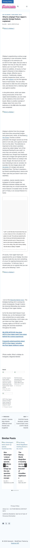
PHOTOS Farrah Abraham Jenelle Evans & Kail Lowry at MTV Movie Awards (22, 422)
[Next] (25, 465)
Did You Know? (6, 14)
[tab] (13, 490)
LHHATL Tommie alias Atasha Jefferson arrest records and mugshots (7, 422)
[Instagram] (9, 523)
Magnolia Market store (17, 300)
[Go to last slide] (4, 465)
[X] (6, 523)
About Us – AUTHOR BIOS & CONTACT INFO (15, 510)
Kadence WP (15, 543)
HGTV (20, 14)
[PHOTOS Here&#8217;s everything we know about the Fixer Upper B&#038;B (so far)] (19, 374)
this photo (5, 167)
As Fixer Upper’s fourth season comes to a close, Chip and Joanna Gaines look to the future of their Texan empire (7, 382)
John (5, 24)
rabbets (11, 79)
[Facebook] (3, 523)
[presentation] (7, 445)
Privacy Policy (7, 1)
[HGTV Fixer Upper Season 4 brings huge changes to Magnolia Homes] (7, 395)
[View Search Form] (17, 6)
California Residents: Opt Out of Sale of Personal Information (15, 515)
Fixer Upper (15, 14)
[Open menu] (26, 6)
